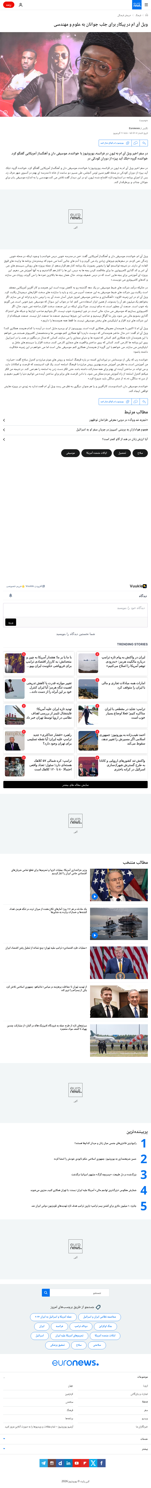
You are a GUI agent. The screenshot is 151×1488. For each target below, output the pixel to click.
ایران (41, 1326)
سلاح (140, 453)
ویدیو (145, 1418)
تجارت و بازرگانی (139, 1394)
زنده (8, 4)
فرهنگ (138, 15)
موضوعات (142, 1377)
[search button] (46, 1293)
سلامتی (97, 1345)
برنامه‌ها (69, 1418)
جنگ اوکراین (105, 1326)
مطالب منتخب (135, 863)
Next (145, 1402)
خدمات (144, 1439)
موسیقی (70, 453)
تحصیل (122, 453)
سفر (146, 1410)
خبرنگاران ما (142, 1427)
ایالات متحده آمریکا (96, 453)
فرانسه (59, 1326)
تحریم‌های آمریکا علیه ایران (69, 1335)
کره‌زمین (69, 1394)
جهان (70, 1386)
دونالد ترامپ (81, 1326)
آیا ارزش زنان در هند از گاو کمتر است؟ (125, 439)
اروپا (145, 1386)
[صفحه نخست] (146, 15)
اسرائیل (40, 1335)
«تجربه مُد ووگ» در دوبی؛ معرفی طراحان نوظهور (118, 420)
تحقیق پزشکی (57, 1345)
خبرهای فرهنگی (124, 15)
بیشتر (145, 1449)
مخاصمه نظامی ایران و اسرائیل (99, 1317)
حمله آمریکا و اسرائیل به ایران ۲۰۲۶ (53, 1317)
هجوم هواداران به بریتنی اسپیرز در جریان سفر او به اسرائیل (112, 430)
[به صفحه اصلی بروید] (137, 4)
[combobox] (75, 1293)
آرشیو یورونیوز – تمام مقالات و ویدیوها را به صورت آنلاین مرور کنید (39, 1427)
